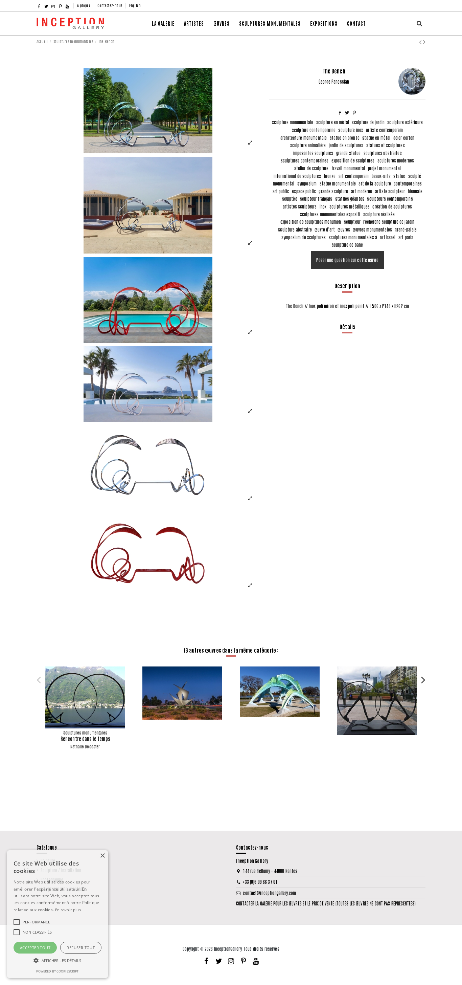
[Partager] (340, 112)
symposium (307, 183)
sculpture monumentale (292, 122)
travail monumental (348, 168)
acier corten (404, 137)
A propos (84, 5)
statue (399, 176)
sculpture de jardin (368, 122)
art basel (387, 237)
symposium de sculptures (303, 237)
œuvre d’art (324, 229)
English (135, 5)
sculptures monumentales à (353, 237)
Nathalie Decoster (85, 746)
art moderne (361, 191)
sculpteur (352, 221)
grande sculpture (333, 191)
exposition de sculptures (352, 160)
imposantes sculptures (313, 153)
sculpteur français (316, 198)
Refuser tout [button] (81, 947)
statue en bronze (345, 137)
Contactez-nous (110, 5)
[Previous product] (421, 41)
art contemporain (354, 176)
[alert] (57, 914)
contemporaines (408, 183)
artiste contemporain (384, 130)
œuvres (344, 229)
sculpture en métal (332, 122)
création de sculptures (392, 206)
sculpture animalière (308, 145)
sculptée (289, 198)
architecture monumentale (303, 137)
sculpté (414, 176)
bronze (330, 176)
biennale (415, 191)
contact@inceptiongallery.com (269, 893)
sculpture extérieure (405, 122)
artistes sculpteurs (300, 206)
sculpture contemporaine (314, 130)
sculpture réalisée (379, 214)
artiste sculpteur (390, 191)
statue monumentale (338, 183)
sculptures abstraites (383, 153)
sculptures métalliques (349, 206)
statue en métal (376, 137)
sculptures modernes (395, 160)
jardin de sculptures (346, 145)
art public (281, 191)
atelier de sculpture (311, 168)
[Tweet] (347, 112)
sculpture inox (350, 130)
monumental (283, 183)
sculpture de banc (347, 244)
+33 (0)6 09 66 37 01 (260, 881)
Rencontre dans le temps (85, 739)
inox (323, 206)
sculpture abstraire (295, 229)
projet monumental (384, 168)
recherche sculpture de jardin (388, 221)
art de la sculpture (375, 183)
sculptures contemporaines (304, 160)
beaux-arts (381, 176)
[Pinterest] (354, 112)
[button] (221, 23)
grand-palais (406, 229)
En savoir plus (68, 909)
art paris (405, 237)
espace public (304, 191)
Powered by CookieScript (57, 971)
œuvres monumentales (372, 229)
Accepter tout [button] (35, 947)
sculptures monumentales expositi (330, 214)
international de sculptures (297, 176)
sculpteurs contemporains (390, 198)
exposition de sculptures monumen (310, 221)
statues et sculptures (385, 145)
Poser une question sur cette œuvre (347, 260)
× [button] (102, 855)
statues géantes (349, 198)
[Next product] (424, 41)
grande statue (348, 153)
